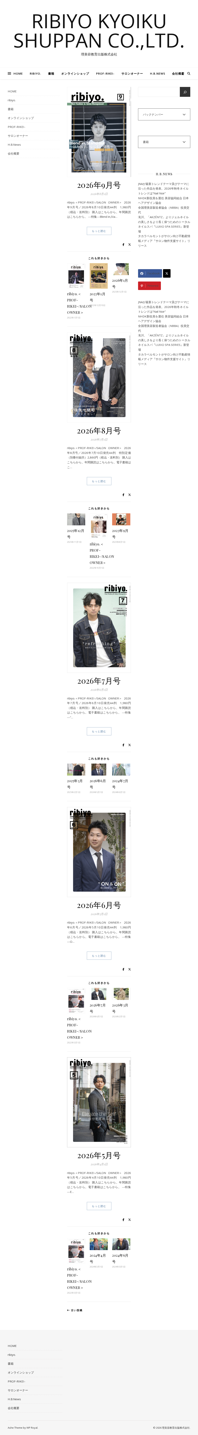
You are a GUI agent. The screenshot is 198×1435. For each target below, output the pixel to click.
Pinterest (153, 286)
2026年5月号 (99, 1155)
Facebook (153, 273)
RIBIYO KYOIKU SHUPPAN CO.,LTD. (99, 30)
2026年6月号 (99, 905)
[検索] (185, 92)
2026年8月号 (99, 430)
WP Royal (32, 1427)
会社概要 (178, 73)
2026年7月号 (99, 680)
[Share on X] (167, 273)
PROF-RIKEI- (105, 73)
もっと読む (99, 231)
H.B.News (157, 73)
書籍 (51, 73)
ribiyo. (35, 73)
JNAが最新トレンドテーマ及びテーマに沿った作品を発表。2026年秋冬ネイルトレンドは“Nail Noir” (163, 188)
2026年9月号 (99, 184)
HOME (18, 73)
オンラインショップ (75, 73)
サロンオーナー (132, 73)
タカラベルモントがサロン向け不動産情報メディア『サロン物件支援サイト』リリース (164, 240)
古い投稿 (76, 1310)
